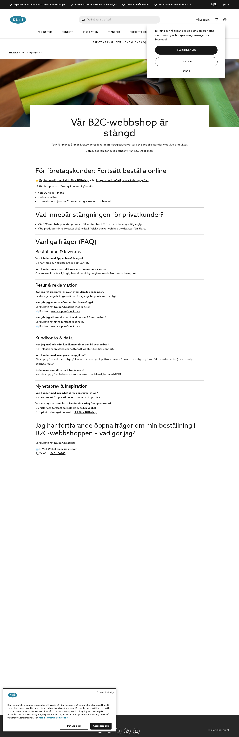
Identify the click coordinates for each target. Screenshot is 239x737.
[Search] (83, 19)
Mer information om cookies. (54, 718)
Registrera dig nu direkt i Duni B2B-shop (64, 180)
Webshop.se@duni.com (65, 311)
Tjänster (114, 32)
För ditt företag (141, 32)
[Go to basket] (224, 19)
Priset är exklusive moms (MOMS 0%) (119, 42)
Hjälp (214, 4)
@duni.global (88, 408)
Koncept (67, 32)
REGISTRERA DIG (186, 50)
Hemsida (13, 52)
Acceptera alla (101, 726)
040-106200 (58, 453)
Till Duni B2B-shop (85, 412)
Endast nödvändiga (105, 692)
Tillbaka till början (216, 730)
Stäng (186, 70)
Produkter (45, 32)
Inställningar (74, 726)
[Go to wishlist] (216, 19)
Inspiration (90, 32)
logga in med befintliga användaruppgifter (122, 180)
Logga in (186, 61)
